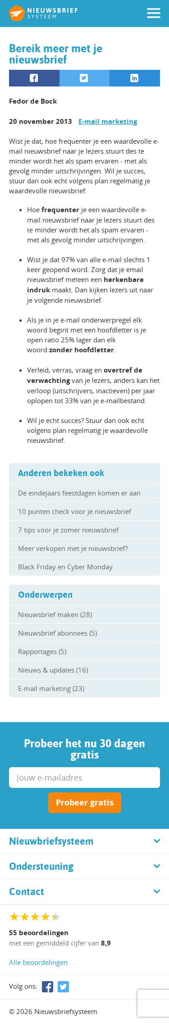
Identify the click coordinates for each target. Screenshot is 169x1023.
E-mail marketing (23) (51, 688)
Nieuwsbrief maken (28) (55, 614)
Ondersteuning (41, 866)
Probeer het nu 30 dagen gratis (84, 749)
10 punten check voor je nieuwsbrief (74, 511)
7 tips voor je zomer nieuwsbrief (68, 529)
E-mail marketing (107, 121)
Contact (26, 891)
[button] (154, 13)
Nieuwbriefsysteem (51, 841)
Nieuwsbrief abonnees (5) (57, 632)
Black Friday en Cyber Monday (65, 566)
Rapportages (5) (42, 651)
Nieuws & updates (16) (53, 669)
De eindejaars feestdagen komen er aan (79, 492)
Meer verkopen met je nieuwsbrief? (73, 548)
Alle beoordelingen (38, 962)
